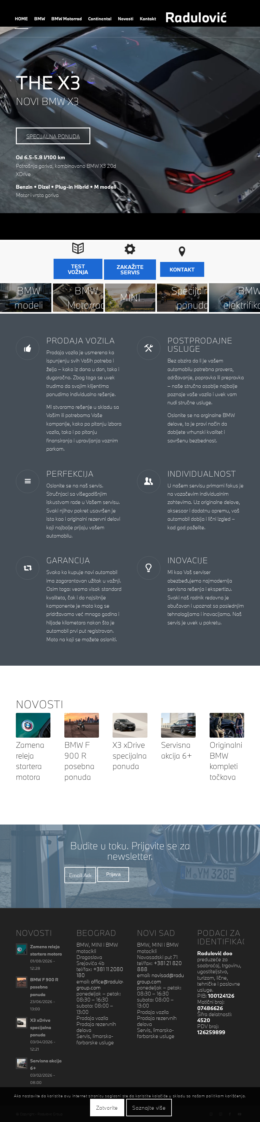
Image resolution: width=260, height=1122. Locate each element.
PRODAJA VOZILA (80, 340)
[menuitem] (21, 18)
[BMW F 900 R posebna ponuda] (81, 725)
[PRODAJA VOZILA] (27, 348)
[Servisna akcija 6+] (178, 725)
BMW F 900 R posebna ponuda (79, 761)
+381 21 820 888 (159, 966)
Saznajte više (149, 1107)
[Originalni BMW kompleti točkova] (227, 725)
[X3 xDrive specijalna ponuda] (130, 725)
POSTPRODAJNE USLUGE (199, 344)
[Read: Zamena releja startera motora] (21, 949)
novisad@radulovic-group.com (166, 978)
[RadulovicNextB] (204, 18)
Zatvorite (107, 1107)
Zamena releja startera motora (30, 761)
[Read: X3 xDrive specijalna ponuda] (21, 1022)
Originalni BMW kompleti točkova (226, 761)
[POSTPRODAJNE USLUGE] (148, 348)
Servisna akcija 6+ (176, 750)
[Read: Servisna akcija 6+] (21, 1063)
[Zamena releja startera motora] (33, 725)
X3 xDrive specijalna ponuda (130, 755)
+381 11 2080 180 (99, 972)
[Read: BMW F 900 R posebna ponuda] (21, 982)
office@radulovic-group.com (103, 984)
